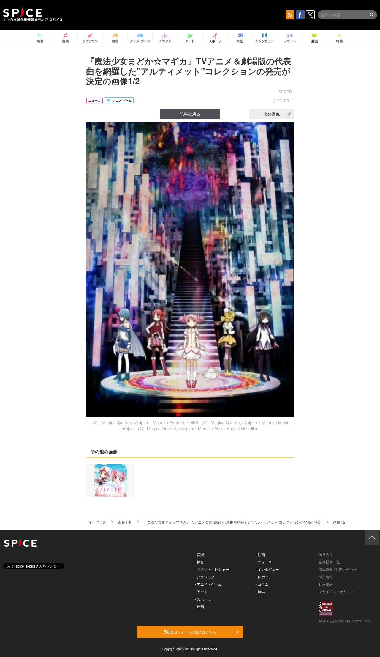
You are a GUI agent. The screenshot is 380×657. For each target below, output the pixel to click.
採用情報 (326, 576)
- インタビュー (267, 569)
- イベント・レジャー (212, 569)
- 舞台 (199, 561)
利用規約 (326, 584)
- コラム (262, 584)
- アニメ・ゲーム (208, 584)
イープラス (97, 521)
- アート (201, 591)
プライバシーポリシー (336, 591)
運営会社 (326, 554)
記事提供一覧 (329, 561)
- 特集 (260, 591)
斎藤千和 (125, 521)
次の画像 (271, 114)
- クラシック (205, 576)
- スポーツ (203, 598)
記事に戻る (190, 114)
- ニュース (264, 561)
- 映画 (199, 606)
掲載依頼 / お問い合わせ (338, 569)
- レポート (264, 576)
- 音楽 (199, 554)
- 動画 (260, 554)
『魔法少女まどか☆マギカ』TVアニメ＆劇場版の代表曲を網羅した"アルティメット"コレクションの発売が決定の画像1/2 (188, 71)
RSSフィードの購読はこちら (192, 631)
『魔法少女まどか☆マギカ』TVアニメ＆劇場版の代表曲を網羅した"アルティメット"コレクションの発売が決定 (233, 521)
